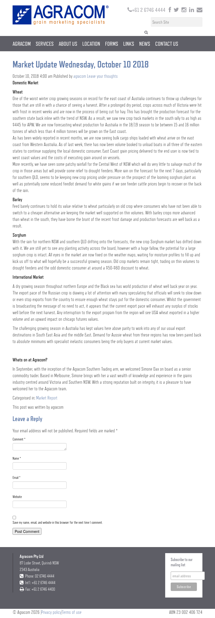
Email (16, 477)
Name (17, 458)
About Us (68, 43)
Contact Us (166, 43)
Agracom (22, 43)
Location (91, 43)
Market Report (46, 398)
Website (17, 497)
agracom (79, 76)
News (144, 43)
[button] (146, 32)
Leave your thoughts (102, 76)
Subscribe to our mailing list (181, 562)
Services (45, 43)
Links (128, 43)
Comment (19, 439)
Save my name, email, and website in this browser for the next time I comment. (58, 522)
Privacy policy (51, 612)
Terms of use (72, 612)
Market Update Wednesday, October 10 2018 (81, 64)
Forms (111, 43)
